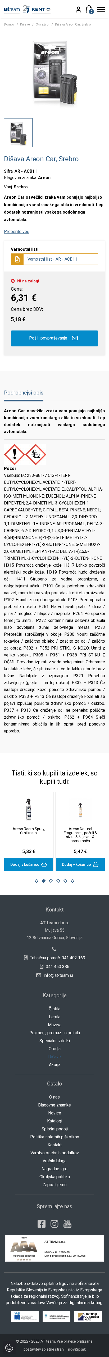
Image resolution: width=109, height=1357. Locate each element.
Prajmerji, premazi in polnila (54, 1032)
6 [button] (72, 881)
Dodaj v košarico (25, 864)
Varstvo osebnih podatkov (54, 1152)
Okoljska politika (54, 1176)
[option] (18, 132)
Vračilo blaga (54, 1160)
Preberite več (16, 231)
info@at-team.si (58, 975)
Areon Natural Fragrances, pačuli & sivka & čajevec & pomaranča (80, 835)
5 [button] (65, 881)
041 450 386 (57, 966)
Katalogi (54, 1120)
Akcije (54, 1064)
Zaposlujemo (55, 1184)
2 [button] (44, 881)
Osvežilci (42, 24)
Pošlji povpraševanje (48, 338)
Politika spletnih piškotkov (54, 1136)
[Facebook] (42, 1224)
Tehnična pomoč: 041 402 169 (57, 957)
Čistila (54, 1008)
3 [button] (51, 881)
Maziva (54, 1024)
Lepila (54, 1016)
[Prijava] (81, 9)
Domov (9, 24)
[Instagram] (54, 1224)
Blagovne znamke (54, 1105)
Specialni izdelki (54, 1040)
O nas (54, 1097)
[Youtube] (67, 1224)
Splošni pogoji (55, 1128)
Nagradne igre (54, 1168)
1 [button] (36, 881)
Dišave (25, 24)
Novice (54, 1113)
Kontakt (55, 1144)
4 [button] (58, 881)
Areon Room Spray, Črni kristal (29, 831)
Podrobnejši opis (23, 392)
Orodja (55, 1048)
